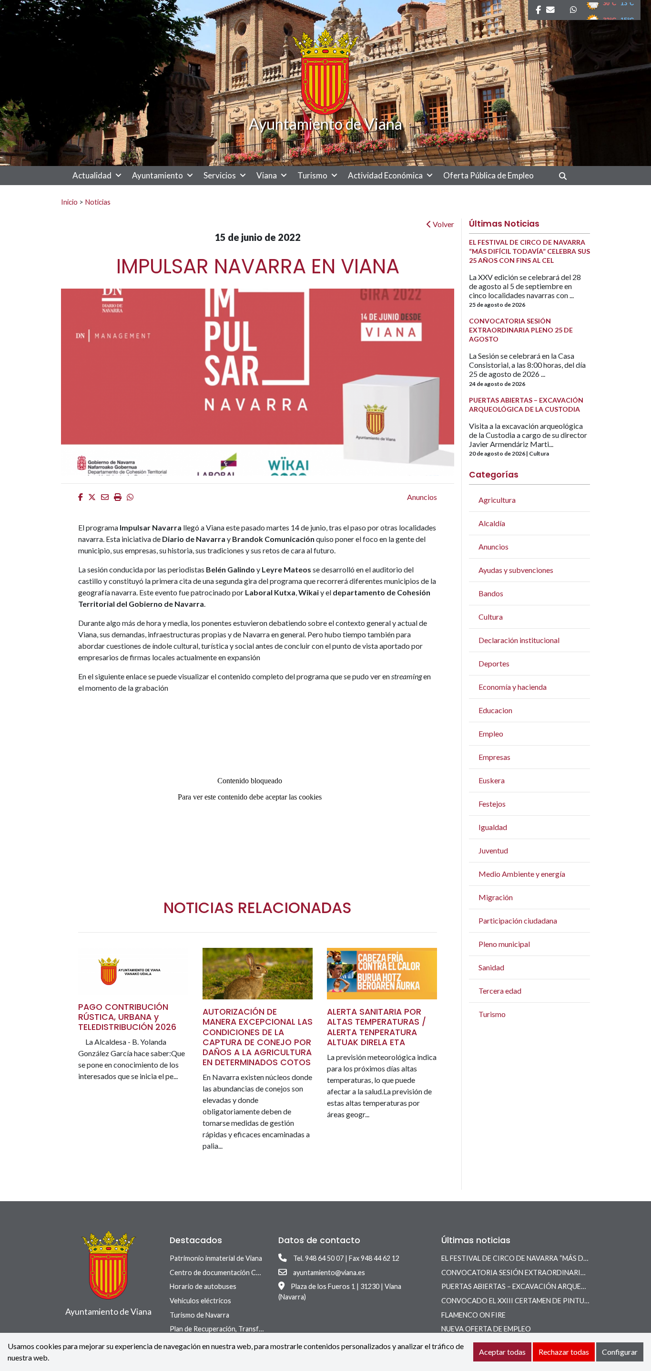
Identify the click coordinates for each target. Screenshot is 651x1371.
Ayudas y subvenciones (515, 569)
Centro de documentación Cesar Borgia (230, 1272)
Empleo (490, 733)
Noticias (98, 201)
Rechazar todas (564, 1351)
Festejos (492, 803)
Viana (266, 175)
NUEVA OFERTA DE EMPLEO (486, 1329)
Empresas (494, 756)
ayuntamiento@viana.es (329, 1272)
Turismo (312, 175)
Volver (442, 223)
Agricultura (497, 499)
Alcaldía (491, 523)
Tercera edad (499, 990)
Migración (495, 897)
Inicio (69, 201)
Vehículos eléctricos (200, 1301)
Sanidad (491, 967)
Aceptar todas (502, 1351)
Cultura (490, 616)
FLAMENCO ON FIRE (473, 1315)
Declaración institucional (518, 639)
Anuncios (422, 496)
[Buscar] (566, 175)
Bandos (490, 593)
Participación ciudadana (517, 920)
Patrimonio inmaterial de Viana (216, 1258)
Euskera (491, 780)
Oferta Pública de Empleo (488, 175)
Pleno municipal (504, 943)
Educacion (495, 710)
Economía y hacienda (512, 686)
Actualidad (92, 175)
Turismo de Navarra (199, 1315)
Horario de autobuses (203, 1286)
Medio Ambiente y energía (521, 873)
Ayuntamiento (157, 175)
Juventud (493, 850)
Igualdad (492, 826)
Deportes (493, 663)
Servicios (219, 175)
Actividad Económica (385, 175)
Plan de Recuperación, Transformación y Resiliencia (247, 1329)
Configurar (620, 1351)
